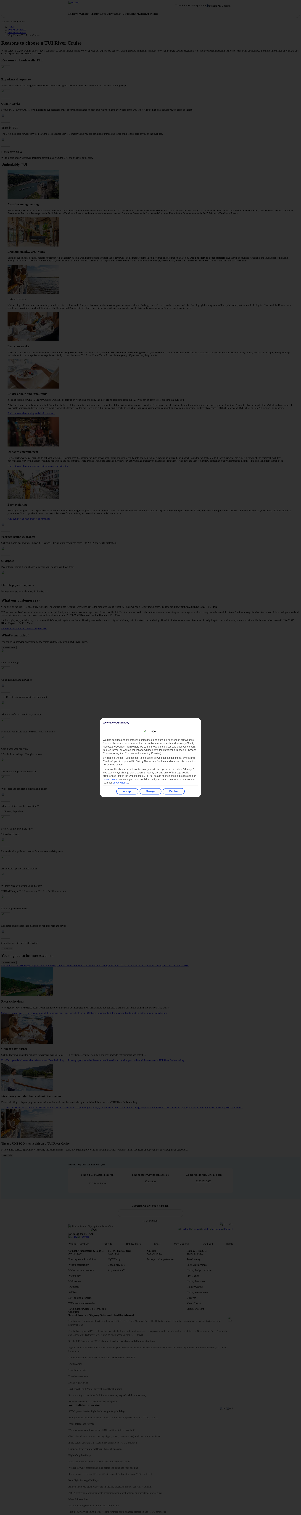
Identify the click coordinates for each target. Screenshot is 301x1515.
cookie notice (110, 779)
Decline (173, 791)
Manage (150, 791)
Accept (127, 791)
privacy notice (120, 782)
